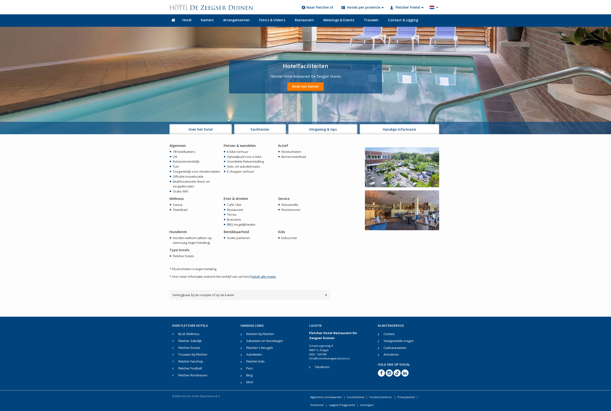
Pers (249, 368)
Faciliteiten (260, 129)
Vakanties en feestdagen (264, 341)
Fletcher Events (189, 348)
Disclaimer (317, 405)
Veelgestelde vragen (399, 341)
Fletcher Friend (408, 7)
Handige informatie (399, 129)
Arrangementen (236, 20)
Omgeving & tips (323, 129)
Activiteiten (254, 354)
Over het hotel (201, 129)
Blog (249, 375)
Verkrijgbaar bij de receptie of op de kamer (249, 295)
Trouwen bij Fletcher (192, 354)
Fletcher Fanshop (190, 361)
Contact (389, 334)
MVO (249, 382)
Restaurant (304, 20)
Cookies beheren (380, 397)
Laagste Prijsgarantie (342, 405)
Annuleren (391, 354)
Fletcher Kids (255, 361)
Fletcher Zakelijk (190, 341)
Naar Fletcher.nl (319, 7)
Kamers (207, 20)
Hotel (186, 20)
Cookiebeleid (355, 397)
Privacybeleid (406, 397)
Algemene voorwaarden (326, 397)
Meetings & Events (338, 20)
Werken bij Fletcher (260, 334)
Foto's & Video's (272, 20)
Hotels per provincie (363, 7)
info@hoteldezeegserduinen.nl (329, 358)
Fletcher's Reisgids (259, 348)
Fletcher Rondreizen (192, 375)
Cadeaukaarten (395, 348)
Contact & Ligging (403, 20)
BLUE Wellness (189, 334)
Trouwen (371, 20)
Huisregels (367, 405)
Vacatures (322, 367)
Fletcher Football (190, 368)
